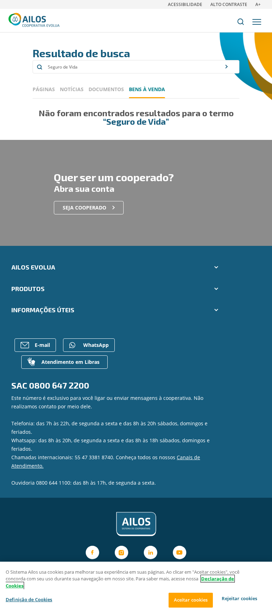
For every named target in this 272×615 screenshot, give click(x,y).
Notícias (72, 89)
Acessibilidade (185, 4)
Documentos (106, 89)
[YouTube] (179, 552)
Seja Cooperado (84, 207)
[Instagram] (121, 552)
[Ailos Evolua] (136, 524)
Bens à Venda (147, 89)
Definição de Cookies (29, 599)
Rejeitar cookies (239, 598)
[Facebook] (92, 552)
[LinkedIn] (150, 552)
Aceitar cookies (191, 600)
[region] (136, 588)
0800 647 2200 (59, 385)
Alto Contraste (228, 4)
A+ (258, 4)
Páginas (44, 89)
